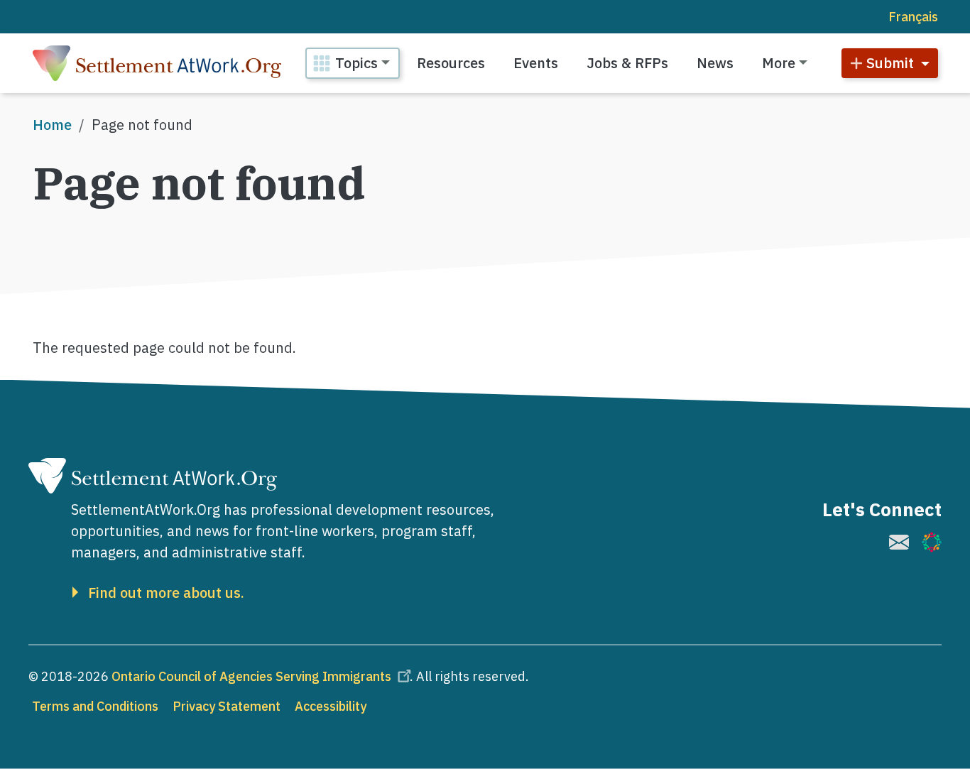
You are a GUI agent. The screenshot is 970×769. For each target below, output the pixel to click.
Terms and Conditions (95, 706)
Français (913, 17)
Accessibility (330, 706)
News (715, 62)
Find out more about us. (166, 592)
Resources (451, 62)
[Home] (157, 63)
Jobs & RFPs (627, 62)
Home (52, 124)
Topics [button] (356, 62)
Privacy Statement (226, 706)
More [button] (778, 62)
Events (535, 62)
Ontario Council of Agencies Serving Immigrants (251, 676)
